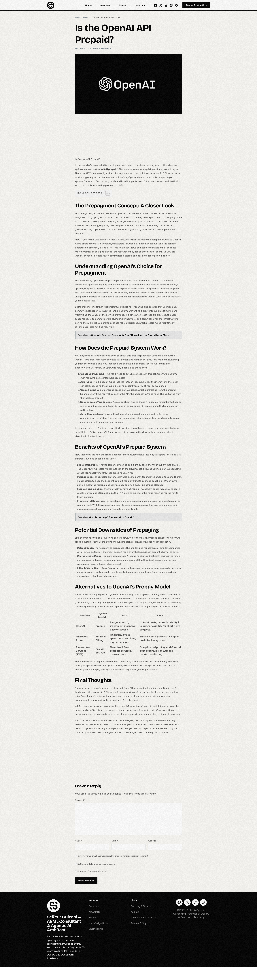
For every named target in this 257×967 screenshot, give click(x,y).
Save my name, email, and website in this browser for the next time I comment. (113, 856)
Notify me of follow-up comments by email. (96, 864)
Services (93, 900)
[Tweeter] (160, 5)
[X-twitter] (187, 902)
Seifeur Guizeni (82, 49)
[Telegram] (176, 5)
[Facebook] (155, 5)
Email (115, 841)
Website (152, 841)
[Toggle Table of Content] (106, 193)
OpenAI (95, 49)
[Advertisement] (128, 137)
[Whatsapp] (171, 5)
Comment (80, 800)
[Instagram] (166, 5)
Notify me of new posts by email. (92, 871)
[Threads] (195, 902)
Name (78, 841)
